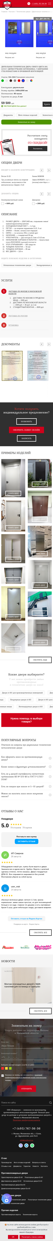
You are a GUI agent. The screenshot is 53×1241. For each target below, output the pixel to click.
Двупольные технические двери (13, 1203)
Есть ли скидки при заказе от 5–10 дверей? (22, 786)
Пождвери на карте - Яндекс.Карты (26, 924)
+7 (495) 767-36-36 (39, 4)
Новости (36, 1166)
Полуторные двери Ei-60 (34, 1177)
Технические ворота (30, 1214)
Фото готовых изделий (22, 1162)
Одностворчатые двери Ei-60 (12, 1177)
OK (13, 1237)
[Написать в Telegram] (26, 1145)
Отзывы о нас (6, 1166)
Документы (17, 1166)
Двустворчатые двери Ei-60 (11, 1181)
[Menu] (49, 3)
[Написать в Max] (21, 1145)
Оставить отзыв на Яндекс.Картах (26, 919)
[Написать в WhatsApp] (32, 1145)
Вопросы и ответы (39, 1162)
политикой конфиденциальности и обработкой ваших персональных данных (25, 1077)
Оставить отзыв (26, 841)
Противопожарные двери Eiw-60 (13, 1185)
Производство (6, 1162)
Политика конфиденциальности (26, 1120)
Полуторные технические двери (39, 1200)
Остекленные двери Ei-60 (32, 1181)
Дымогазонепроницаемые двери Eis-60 (15, 1188)
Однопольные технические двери (13, 1200)
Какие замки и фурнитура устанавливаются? (23, 766)
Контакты (44, 1166)
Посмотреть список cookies (32, 1237)
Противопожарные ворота (11, 1214)
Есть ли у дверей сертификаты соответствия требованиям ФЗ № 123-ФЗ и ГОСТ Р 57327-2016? (22, 776)
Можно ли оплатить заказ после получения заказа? (22, 795)
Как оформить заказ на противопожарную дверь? (21, 758)
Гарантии (27, 1166)
